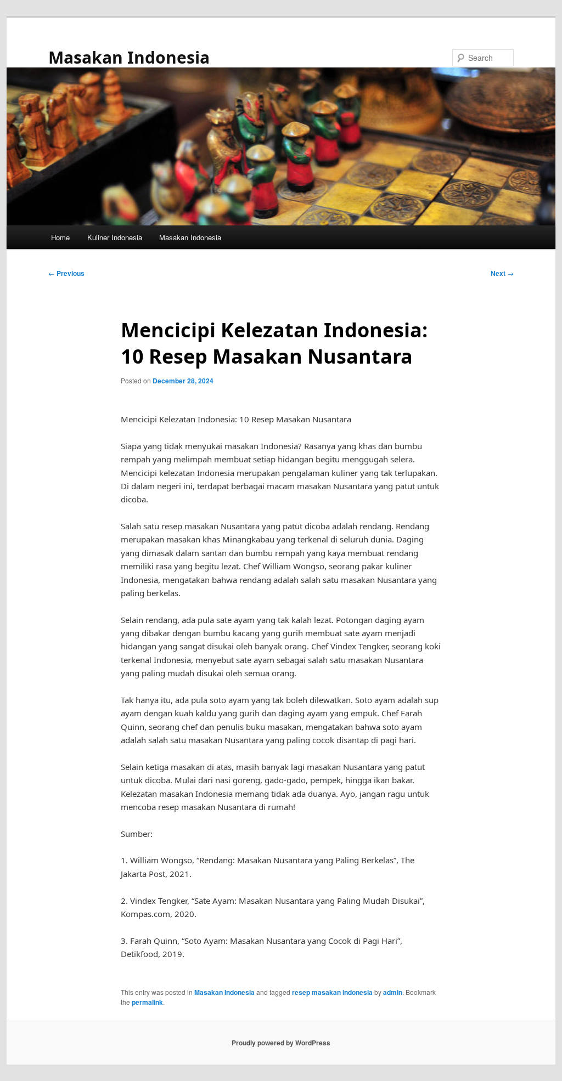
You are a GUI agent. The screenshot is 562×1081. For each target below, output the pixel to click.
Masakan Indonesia (129, 57)
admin (392, 992)
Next (502, 273)
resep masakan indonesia (332, 992)
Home (60, 237)
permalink (147, 1002)
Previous (66, 273)
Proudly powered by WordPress (281, 1043)
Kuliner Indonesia (114, 237)
